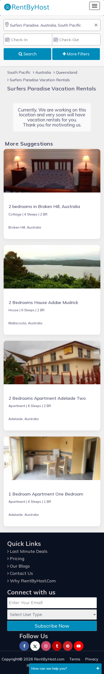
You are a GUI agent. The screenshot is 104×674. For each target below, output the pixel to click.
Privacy (91, 659)
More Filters (77, 53)
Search (29, 53)
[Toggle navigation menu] (94, 6)
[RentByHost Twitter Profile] (35, 646)
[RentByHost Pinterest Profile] (68, 646)
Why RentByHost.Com (32, 581)
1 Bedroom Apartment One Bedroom (45, 494)
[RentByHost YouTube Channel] (78, 646)
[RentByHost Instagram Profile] (46, 646)
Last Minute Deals (28, 551)
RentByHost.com (49, 659)
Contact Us (21, 573)
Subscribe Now (52, 626)
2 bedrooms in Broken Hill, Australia (44, 206)
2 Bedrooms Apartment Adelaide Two (47, 398)
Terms (74, 659)
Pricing (16, 558)
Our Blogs (19, 566)
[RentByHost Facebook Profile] (24, 646)
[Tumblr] (57, 646)
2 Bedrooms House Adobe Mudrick (43, 302)
